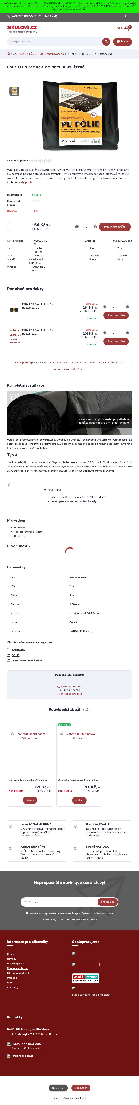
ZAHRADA (19, 54)
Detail (30, 800)
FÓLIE (32, 54)
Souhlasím (81, 1088)
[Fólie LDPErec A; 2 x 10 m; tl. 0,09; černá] (14, 310)
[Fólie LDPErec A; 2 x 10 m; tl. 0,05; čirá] (15, 336)
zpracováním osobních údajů (61, 913)
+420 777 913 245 (22, 16)
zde (83, 1098)
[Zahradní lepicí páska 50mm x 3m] (30, 751)
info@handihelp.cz (71, 694)
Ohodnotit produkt (18, 160)
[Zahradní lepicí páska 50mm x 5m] (79, 751)
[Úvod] (24, 29)
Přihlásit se (107, 901)
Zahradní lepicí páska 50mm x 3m (28, 780)
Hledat (106, 42)
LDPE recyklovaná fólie (53, 54)
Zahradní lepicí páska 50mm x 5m (78, 780)
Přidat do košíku (115, 226)
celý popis (25, 182)
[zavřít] (134, 4)
